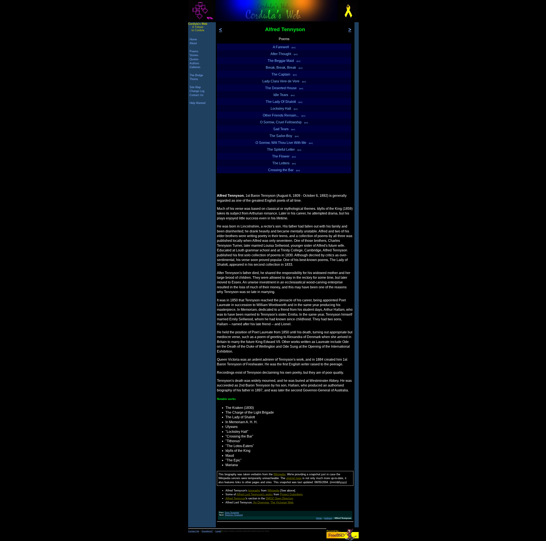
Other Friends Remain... (284, 115)
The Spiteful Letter (284, 149)
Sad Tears (284, 129)
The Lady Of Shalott (284, 102)
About (193, 43)
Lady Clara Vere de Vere (284, 81)
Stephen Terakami (234, 515)
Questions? (207, 531)
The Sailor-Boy (284, 136)
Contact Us (196, 95)
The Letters (284, 163)
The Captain (284, 74)
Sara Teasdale (232, 512)
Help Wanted (197, 103)
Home (319, 518)
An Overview (261, 502)
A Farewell (284, 47)
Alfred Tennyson (235, 498)
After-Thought (284, 54)
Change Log (197, 91)
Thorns (194, 79)
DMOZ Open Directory (279, 498)
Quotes (194, 59)
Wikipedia (279, 474)
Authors (328, 518)
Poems (194, 51)
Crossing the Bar (284, 170)
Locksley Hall (284, 108)
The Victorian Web (281, 502)
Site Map (195, 87)
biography (254, 490)
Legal (218, 531)
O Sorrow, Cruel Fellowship (284, 122)
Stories (194, 55)
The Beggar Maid (284, 61)
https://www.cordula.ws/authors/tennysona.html (246, 531)
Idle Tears (284, 95)
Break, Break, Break (284, 67)
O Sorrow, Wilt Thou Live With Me (284, 142)
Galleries (195, 67)
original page (294, 478)
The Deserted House (284, 88)
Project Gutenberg (291, 494)
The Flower (284, 156)
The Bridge (196, 75)
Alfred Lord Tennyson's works (255, 494)
